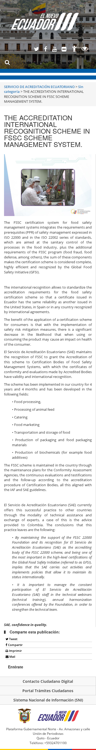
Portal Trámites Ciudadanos (47, 690)
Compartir (15, 645)
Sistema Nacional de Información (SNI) (48, 700)
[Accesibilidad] (74, 49)
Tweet (12, 639)
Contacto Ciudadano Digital (48, 681)
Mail (12, 657)
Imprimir (15, 651)
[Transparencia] (85, 49)
